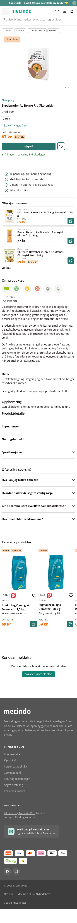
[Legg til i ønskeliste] (61, 146)
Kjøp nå (28, 146)
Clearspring (8, 100)
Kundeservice (12, 754)
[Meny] (5, 11)
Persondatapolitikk (15, 766)
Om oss (8, 894)
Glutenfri (20, 30)
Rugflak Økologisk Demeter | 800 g (50, 607)
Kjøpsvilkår (11, 760)
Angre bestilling (13, 784)
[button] (71, 11)
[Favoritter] (57, 11)
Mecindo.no (20, 885)
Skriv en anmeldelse (38, 674)
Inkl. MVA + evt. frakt (14, 125)
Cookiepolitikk (12, 772)
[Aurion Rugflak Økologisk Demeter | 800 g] (55, 572)
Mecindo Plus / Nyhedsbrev (34, 894)
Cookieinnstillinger (15, 902)
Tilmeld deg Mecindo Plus (19, 813)
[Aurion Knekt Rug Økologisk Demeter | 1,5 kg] (19, 572)
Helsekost (53, 30)
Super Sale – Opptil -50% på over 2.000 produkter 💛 (38, 2)
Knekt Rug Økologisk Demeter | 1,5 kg (15, 607)
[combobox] (38, 19)
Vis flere (6, 267)
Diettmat (8, 30)
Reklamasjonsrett (14, 791)
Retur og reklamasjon (17, 778)
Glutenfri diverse (37, 30)
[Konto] (64, 11)
